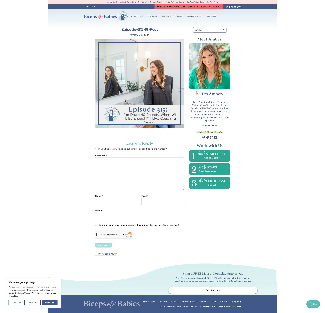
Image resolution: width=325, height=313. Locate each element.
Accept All (49, 302)
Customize (16, 302)
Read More (208, 125)
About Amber (149, 301)
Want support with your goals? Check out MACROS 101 (189, 6)
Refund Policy (211, 306)
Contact (223, 301)
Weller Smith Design (233, 306)
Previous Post (107, 254)
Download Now (213, 290)
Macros (185, 301)
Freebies (212, 301)
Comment (101, 155)
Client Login (89, 6)
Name (99, 196)
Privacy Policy (188, 306)
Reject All (33, 302)
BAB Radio (174, 301)
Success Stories (198, 301)
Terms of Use (199, 306)
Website (99, 210)
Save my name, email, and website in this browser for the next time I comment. (139, 225)
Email (144, 196)
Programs (162, 301)
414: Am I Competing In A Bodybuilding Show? (190, 2)
